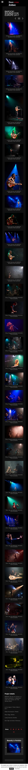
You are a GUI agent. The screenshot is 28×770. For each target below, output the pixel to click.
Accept (11, 768)
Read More (17, 768)
